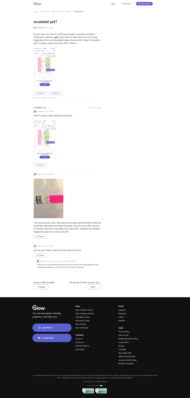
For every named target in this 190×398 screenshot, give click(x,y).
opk (55, 37)
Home (36, 11)
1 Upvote (41, 93)
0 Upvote (41, 165)
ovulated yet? (78, 11)
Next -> (93, 287)
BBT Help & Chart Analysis (61, 11)
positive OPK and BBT (44, 282)
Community (45, 11)
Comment (55, 93)
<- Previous (41, 287)
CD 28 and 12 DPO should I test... (85, 282)
